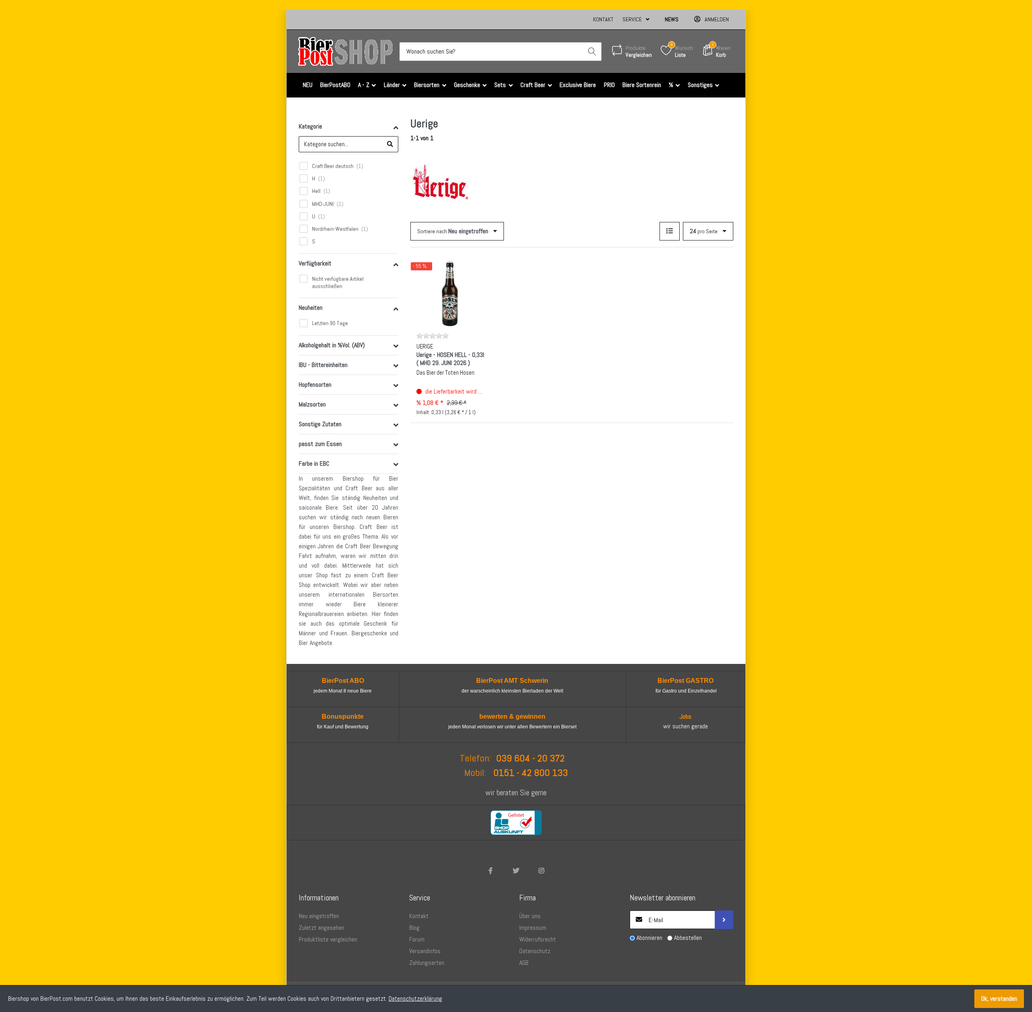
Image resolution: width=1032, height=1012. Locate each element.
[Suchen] (592, 51)
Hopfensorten (315, 384)
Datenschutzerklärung (415, 998)
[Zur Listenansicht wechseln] (670, 231)
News (671, 19)
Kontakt (603, 19)
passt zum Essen (320, 444)
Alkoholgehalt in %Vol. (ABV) (332, 345)
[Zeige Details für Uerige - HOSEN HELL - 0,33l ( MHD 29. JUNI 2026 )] (450, 294)
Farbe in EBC (314, 463)
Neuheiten (310, 307)
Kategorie (310, 126)
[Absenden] (724, 919)
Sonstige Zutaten (320, 424)
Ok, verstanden (999, 998)
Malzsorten (312, 404)
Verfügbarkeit (315, 263)
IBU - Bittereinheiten (323, 365)
